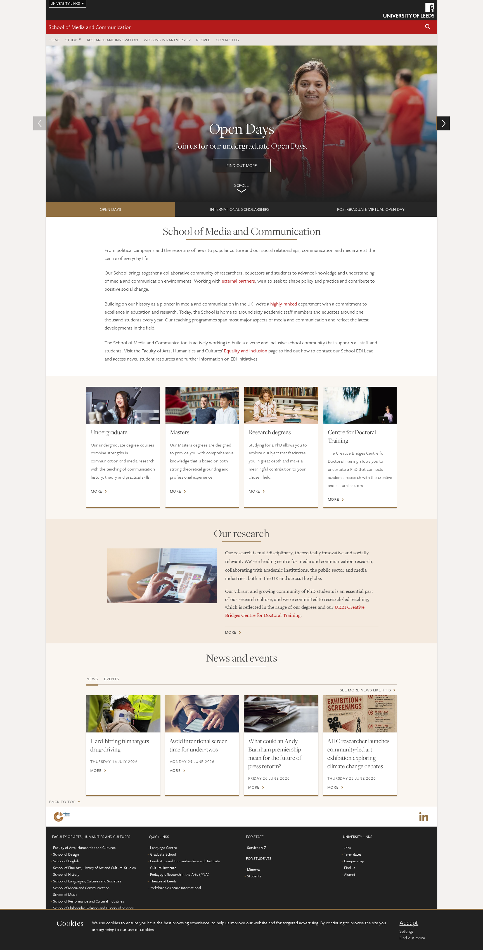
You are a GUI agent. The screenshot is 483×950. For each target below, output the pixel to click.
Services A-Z (256, 847)
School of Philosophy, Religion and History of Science (93, 908)
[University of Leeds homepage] (408, 10)
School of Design (66, 854)
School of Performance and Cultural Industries (88, 901)
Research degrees (270, 432)
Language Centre (163, 847)
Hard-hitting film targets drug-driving (119, 745)
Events (111, 679)
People (203, 40)
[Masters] (202, 405)
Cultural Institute (163, 867)
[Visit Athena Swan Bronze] (62, 816)
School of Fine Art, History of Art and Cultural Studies (94, 867)
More (96, 491)
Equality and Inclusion (245, 350)
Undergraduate (109, 432)
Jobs (347, 847)
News (92, 679)
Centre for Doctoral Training (352, 436)
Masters (179, 432)
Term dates (352, 854)
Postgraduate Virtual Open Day (370, 209)
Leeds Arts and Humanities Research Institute (185, 861)
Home (54, 40)
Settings (406, 931)
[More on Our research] (162, 575)
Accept (408, 922)
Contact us (227, 40)
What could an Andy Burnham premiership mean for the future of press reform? (274, 753)
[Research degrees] (281, 405)
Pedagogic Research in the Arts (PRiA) (180, 874)
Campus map (354, 861)
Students (254, 876)
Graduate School (163, 854)
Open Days (110, 209)
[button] (428, 27)
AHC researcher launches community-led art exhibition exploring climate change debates (358, 753)
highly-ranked (283, 303)
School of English (66, 861)
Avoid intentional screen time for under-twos (198, 745)
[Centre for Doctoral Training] (360, 405)
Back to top (62, 802)
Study (71, 40)
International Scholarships (239, 209)
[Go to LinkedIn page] (423, 816)
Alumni (349, 874)
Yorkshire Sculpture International (175, 888)
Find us (349, 867)
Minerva (253, 869)
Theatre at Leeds (163, 881)
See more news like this (365, 690)
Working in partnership (167, 40)
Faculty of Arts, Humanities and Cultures (84, 847)
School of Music (65, 894)
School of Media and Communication (90, 27)
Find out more (412, 938)
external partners (238, 280)
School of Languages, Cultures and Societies (87, 881)
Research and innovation (112, 40)
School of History (66, 874)
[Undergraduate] (123, 405)
